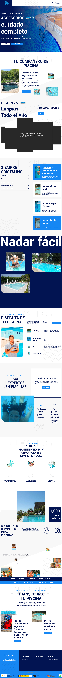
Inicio (19, 3)
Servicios (32, 3)
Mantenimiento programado (7, 185)
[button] (15, 176)
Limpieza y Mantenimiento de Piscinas (49, 170)
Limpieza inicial (4, 175)
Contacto (42, 3)
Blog (37, 3)
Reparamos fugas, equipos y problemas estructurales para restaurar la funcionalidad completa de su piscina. (50, 193)
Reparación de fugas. (49, 222)
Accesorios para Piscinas (49, 205)
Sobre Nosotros (25, 3)
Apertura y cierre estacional (7, 188)
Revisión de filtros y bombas (7, 182)
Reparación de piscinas (49, 188)
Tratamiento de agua (5, 179)
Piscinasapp (9, 655)
